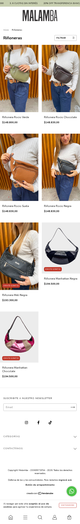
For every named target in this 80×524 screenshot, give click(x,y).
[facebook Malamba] (38, 422)
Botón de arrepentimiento (40, 484)
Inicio (6, 30)
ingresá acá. (65, 480)
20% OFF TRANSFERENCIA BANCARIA (59, 3)
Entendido (67, 505)
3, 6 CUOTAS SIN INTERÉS (18, 3)
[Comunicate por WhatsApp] (72, 491)
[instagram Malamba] (26, 422)
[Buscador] (40, 517)
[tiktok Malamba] (50, 422)
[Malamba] (10, 517)
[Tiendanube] (40, 494)
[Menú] (25, 517)
